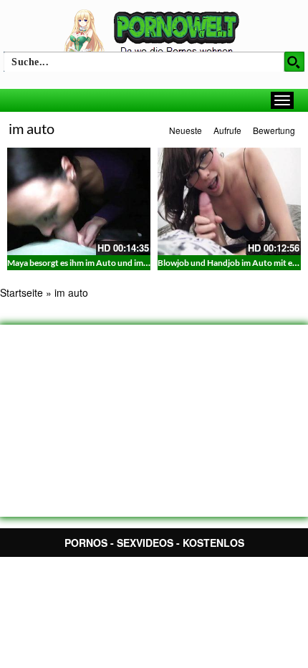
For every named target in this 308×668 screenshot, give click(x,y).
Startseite (21, 292)
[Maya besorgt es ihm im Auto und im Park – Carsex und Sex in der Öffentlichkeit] (78, 201)
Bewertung (274, 130)
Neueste (185, 130)
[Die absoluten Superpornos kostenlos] (154, 34)
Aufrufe (227, 130)
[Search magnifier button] (294, 62)
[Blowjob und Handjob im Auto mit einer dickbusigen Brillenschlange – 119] (229, 201)
